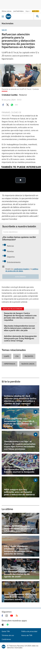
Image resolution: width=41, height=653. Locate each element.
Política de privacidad (29, 631)
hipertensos (9, 364)
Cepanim (28, 11)
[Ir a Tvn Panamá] (20, 16)
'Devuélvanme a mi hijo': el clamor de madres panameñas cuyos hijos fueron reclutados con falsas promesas (19, 445)
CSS (16, 356)
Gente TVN (6, 631)
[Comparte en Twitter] (7, 105)
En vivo (36, 11)
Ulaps (6, 356)
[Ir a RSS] (17, 615)
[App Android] (8, 624)
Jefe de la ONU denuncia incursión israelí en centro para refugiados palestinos (20, 528)
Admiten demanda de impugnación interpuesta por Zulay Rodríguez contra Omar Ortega (20, 338)
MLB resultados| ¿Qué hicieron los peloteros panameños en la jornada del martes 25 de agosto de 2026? (20, 573)
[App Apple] (3, 624)
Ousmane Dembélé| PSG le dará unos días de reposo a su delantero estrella (20, 597)
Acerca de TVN (26, 635)
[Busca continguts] (37, 16)
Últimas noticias (6, 11)
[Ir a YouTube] (12, 615)
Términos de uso (8, 635)
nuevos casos (27, 364)
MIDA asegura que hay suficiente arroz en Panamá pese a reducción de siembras (19, 492)
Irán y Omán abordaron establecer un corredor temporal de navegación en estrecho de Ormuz (18, 550)
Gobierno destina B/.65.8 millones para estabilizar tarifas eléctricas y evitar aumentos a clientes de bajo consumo (20, 400)
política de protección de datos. (21, 270)
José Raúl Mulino (18, 11)
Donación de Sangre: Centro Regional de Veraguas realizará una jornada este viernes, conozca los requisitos (20, 316)
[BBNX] (3, 646)
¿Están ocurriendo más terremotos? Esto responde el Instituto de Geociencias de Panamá (19, 422)
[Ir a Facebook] (3, 615)
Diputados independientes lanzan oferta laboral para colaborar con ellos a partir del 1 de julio (19, 328)
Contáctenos (6, 639)
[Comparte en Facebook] (3, 105)
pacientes (29, 356)
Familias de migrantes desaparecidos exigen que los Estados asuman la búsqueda (19, 469)
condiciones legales (21, 269)
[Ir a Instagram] (7, 615)
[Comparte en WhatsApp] (12, 105)
